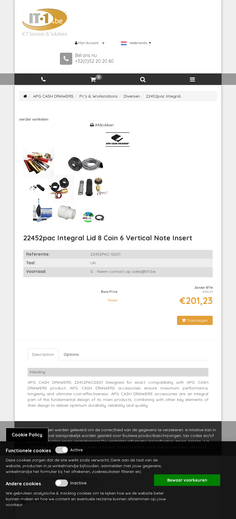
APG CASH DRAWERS (53, 96)
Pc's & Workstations (98, 96)
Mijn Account (88, 43)
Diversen (132, 96)
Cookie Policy (27, 435)
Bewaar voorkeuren (187, 480)
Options (71, 354)
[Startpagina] (25, 96)
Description (43, 354)
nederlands (138, 43)
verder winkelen (33, 119)
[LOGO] (45, 22)
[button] (143, 79)
